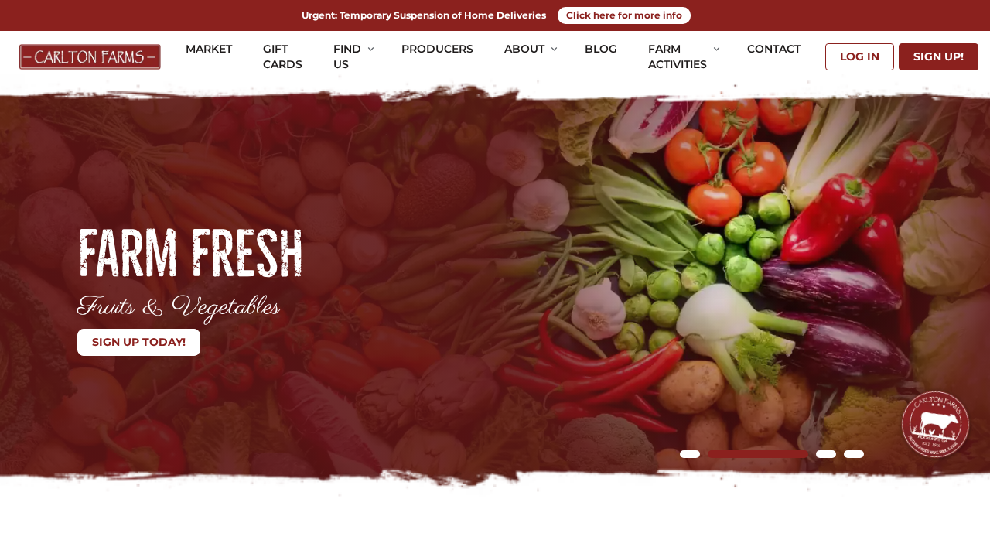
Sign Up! (938, 56)
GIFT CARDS (282, 56)
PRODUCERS (437, 49)
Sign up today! (139, 342)
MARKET (209, 49)
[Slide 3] (786, 454)
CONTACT (774, 49)
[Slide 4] (854, 454)
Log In (859, 56)
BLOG (601, 49)
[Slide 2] (718, 454)
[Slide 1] (690, 454)
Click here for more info (624, 15)
